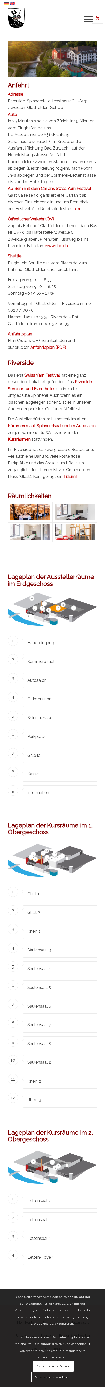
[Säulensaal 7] (30, 532)
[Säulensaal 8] (74, 532)
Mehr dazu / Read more (53, 1377)
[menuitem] (87, 18)
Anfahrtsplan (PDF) (48, 347)
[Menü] (84, 18)
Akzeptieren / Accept (53, 1366)
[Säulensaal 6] (74, 512)
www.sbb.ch (56, 245)
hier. (77, 208)
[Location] (52, 59)
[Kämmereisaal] (30, 512)
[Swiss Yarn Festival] (43, 18)
